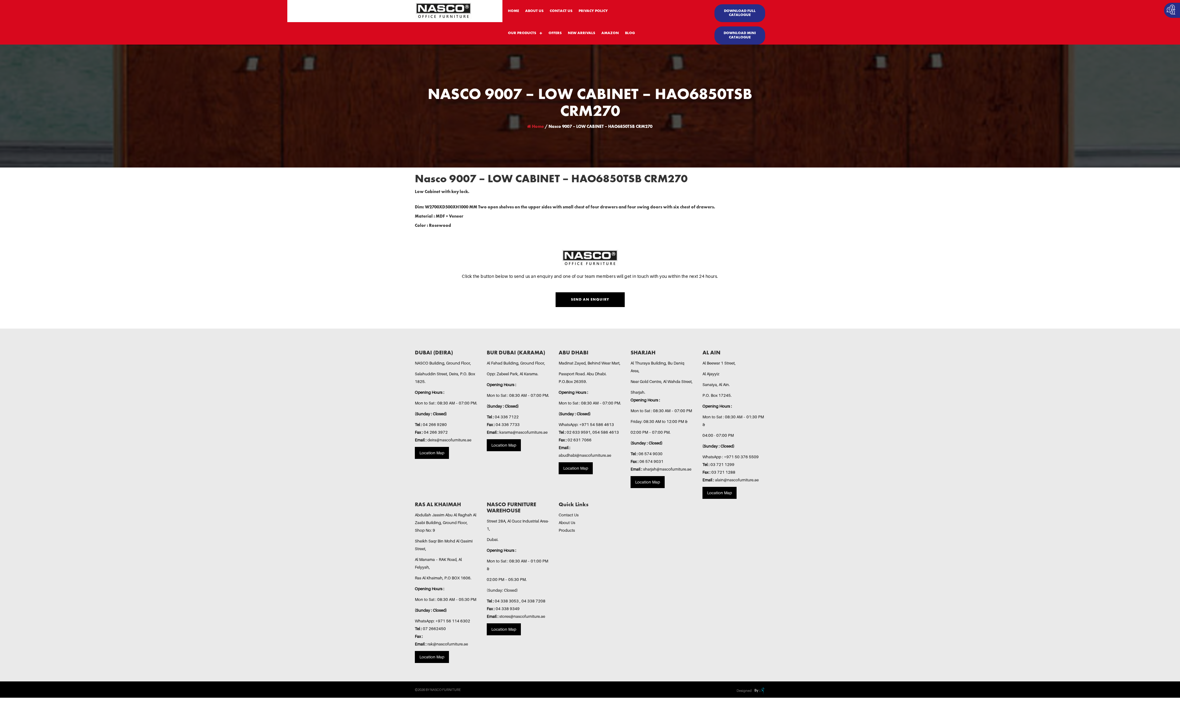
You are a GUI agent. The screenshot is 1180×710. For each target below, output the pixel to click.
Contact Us (569, 514)
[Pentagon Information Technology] (758, 690)
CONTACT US (561, 11)
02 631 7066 (580, 439)
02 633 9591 (579, 432)
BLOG (630, 33)
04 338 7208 (533, 600)
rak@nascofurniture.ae (447, 643)
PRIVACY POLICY (593, 11)
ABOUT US (534, 11)
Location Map (431, 452)
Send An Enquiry (590, 300)
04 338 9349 (508, 608)
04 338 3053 (507, 600)
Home (537, 126)
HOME (513, 11)
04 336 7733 (508, 424)
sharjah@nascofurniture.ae (667, 469)
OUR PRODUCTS (522, 33)
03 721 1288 (723, 472)
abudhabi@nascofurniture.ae (585, 455)
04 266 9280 (435, 424)
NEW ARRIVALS (581, 33)
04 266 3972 (436, 432)
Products (567, 530)
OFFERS (555, 33)
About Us (567, 522)
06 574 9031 (651, 461)
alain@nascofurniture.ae (737, 479)
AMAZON (610, 33)
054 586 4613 (605, 432)
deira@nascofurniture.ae (449, 439)
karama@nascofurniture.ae (523, 432)
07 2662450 (434, 628)
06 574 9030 (651, 453)
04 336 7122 (507, 416)
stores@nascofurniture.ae (522, 616)
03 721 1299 (722, 464)
